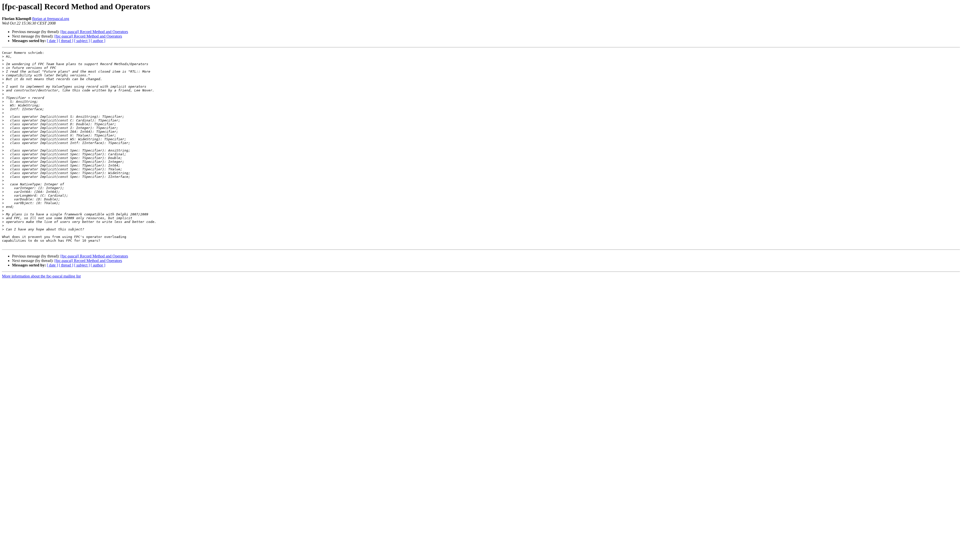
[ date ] (52, 41)
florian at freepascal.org (50, 19)
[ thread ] (66, 41)
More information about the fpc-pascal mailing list (41, 276)
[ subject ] (82, 41)
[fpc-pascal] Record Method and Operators (94, 32)
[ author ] (98, 41)
